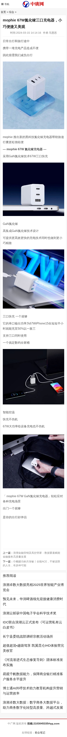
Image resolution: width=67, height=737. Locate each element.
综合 (11, 12)
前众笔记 (40, 732)
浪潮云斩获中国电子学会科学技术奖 (29, 613)
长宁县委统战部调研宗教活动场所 (28, 636)
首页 (3, 12)
